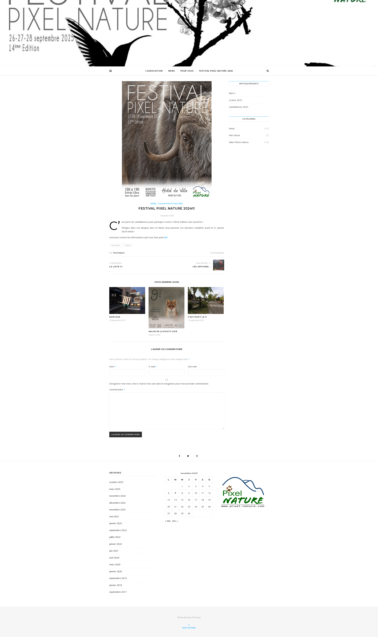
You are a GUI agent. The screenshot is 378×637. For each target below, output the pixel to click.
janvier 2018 (115, 585)
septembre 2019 (118, 578)
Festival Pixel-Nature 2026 (216, 70)
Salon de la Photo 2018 (163, 331)
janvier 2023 (115, 523)
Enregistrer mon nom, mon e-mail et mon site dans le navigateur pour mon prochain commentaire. (159, 383)
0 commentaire (217, 252)
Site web (192, 366)
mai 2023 (114, 516)
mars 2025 (114, 488)
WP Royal (196, 617)
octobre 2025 (116, 482)
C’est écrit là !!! (197, 317)
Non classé (234, 135)
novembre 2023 (117, 509)
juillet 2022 (114, 536)
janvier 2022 (115, 543)
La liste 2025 (235, 100)
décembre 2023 (117, 502)
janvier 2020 (115, 571)
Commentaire (117, 389)
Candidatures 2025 (238, 106)
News (171, 70)
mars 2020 (114, 564)
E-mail (153, 366)
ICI (165, 237)
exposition (115, 245)
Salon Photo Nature (170, 203)
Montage (114, 317)
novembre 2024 (117, 495)
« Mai (167, 520)
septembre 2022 (118, 530)
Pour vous (187, 70)
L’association (154, 70)
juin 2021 (114, 550)
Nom (112, 366)
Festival (128, 245)
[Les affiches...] (218, 265)
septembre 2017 (118, 591)
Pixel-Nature (119, 252)
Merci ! (232, 93)
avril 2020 (114, 557)
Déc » (175, 520)
